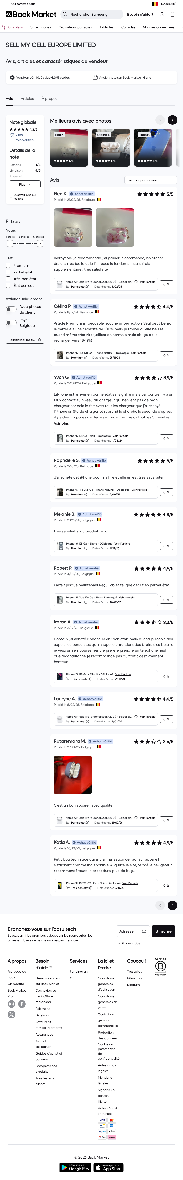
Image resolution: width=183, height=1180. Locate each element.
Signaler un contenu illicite (106, 1095)
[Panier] (172, 14)
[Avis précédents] (160, 905)
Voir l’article (148, 281)
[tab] (9, 98)
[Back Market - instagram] (11, 1004)
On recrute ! (16, 984)
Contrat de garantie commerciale (108, 1020)
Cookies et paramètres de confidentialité (109, 1051)
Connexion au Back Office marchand (46, 996)
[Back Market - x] (11, 1014)
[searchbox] (96, 14)
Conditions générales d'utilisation (106, 984)
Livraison (42, 1015)
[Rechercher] (65, 14)
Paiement (43, 1008)
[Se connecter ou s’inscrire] (162, 14)
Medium (133, 985)
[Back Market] (31, 14)
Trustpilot (134, 971)
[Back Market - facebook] (22, 1004)
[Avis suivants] (172, 905)
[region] (113, 148)
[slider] (10, 243)
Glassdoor (135, 978)
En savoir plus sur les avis (25, 196)
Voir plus (61, 423)
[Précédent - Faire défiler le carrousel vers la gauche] (160, 120)
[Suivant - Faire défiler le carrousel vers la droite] (172, 120)
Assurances (44, 1034)
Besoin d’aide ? (140, 14)
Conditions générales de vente (108, 1002)
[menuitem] (40, 27)
